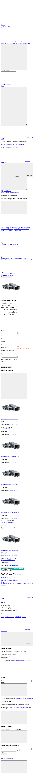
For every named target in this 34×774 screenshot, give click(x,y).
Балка (10, 259)
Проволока (28, 259)
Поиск (18, 729)
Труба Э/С (26, 258)
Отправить (4, 754)
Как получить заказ (26, 41)
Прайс (9, 43)
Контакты (29, 43)
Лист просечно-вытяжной (8, 227)
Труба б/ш (14, 258)
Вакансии (18, 43)
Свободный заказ (5, 26)
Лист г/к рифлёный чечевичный (17, 229)
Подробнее (15, 424)
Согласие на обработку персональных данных (14, 579)
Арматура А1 (4, 244)
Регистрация (7, 84)
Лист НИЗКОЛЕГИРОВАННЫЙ (15, 229)
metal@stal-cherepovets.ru (7, 144)
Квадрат (14, 259)
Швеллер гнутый (5, 273)
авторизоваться (24, 707)
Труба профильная (15, 192)
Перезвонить (4, 657)
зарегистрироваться (13, 707)
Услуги (13, 43)
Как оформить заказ (6, 41)
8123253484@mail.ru (20, 144)
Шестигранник (21, 259)
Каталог (3, 25)
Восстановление (28, 698)
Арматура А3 (12, 244)
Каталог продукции (6, 276)
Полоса (3, 259)
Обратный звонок (23, 176)
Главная (3, 192)
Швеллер (12, 273)
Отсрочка (23, 43)
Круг (17, 244)
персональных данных (7, 758)
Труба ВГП (20, 258)
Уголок (7, 259)
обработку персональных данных (21, 660)
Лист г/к (18, 230)
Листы (9, 583)
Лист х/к (17, 227)
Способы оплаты (16, 41)
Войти (2, 682)
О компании (4, 43)
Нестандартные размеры (7, 275)
